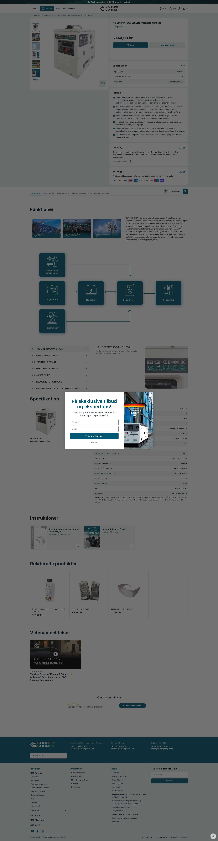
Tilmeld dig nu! (94, 436)
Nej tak (94, 443)
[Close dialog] (150, 395)
